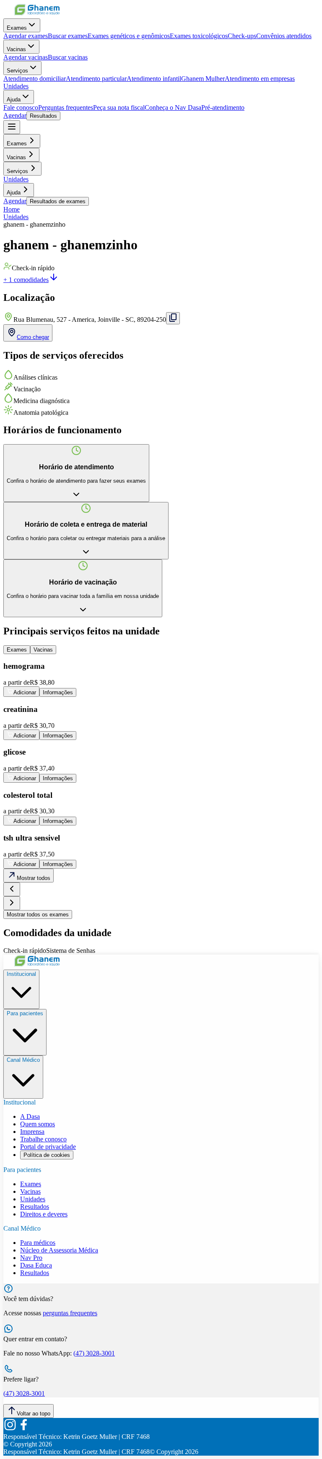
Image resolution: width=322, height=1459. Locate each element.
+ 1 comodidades (26, 279)
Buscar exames (68, 35)
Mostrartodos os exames (38, 914)
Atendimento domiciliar (34, 78)
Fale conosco (20, 107)
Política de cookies (46, 1155)
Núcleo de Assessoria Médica (59, 1250)
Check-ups (242, 35)
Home (11, 209)
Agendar (14, 115)
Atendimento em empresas (260, 78)
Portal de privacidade (48, 1146)
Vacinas (16, 49)
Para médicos (37, 1242)
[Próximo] (11, 903)
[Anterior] (11, 889)
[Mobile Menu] (11, 127)
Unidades (16, 86)
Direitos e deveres (44, 1214)
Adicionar (24, 692)
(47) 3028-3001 (94, 1353)
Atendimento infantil (154, 78)
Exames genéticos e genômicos (129, 35)
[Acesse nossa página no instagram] (10, 1429)
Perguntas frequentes (65, 107)
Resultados (43, 116)
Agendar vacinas (25, 57)
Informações (58, 692)
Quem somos (37, 1124)
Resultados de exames (58, 201)
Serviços (17, 70)
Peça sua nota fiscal (119, 107)
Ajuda (14, 99)
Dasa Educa (36, 1265)
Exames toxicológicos (199, 35)
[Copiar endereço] (173, 318)
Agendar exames (25, 35)
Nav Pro (31, 1257)
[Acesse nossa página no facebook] (23, 1429)
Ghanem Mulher (203, 78)
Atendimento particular (96, 78)
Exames (17, 28)
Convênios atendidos (284, 35)
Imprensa (32, 1131)
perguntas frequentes (70, 1313)
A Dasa (30, 1116)
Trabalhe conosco (43, 1139)
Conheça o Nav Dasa (173, 107)
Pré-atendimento (222, 107)
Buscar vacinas (68, 57)
